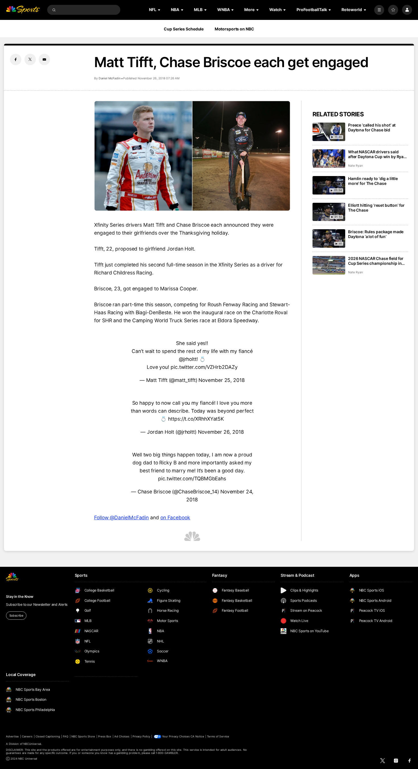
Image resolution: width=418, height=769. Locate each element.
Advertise (12, 736)
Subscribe (16, 615)
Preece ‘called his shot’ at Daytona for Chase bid (372, 127)
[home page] (23, 10)
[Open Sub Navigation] (159, 10)
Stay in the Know (19, 596)
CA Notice (197, 736)
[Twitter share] (30, 59)
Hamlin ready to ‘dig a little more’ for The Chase (373, 181)
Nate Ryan (355, 166)
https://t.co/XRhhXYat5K (196, 419)
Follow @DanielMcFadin (121, 517)
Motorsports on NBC (234, 28)
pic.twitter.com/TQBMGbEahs (192, 478)
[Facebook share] (15, 59)
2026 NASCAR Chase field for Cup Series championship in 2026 (375, 261)
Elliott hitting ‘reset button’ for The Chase (376, 207)
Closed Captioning (48, 736)
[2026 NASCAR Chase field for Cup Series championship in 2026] (329, 265)
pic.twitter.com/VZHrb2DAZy (204, 367)
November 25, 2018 (221, 380)
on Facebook (175, 517)
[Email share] (44, 59)
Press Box (104, 736)
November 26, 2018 (221, 432)
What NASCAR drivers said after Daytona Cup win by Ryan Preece (377, 154)
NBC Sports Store (83, 736)
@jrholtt (187, 359)
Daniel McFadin (110, 78)
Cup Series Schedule (184, 28)
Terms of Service (218, 736)
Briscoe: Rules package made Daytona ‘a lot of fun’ (375, 234)
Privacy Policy (141, 736)
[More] (379, 10)
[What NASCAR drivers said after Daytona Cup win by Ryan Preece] (329, 158)
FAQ (65, 736)
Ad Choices (121, 736)
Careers (27, 736)
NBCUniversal (32, 743)
